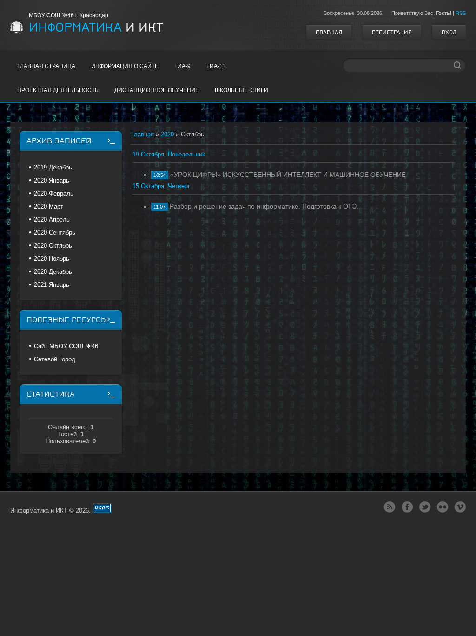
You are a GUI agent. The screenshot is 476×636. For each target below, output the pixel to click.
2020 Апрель (52, 219)
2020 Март (48, 206)
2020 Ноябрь (51, 258)
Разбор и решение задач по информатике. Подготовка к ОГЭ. (264, 206)
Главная (329, 32)
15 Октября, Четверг (161, 186)
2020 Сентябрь (54, 232)
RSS (461, 13)
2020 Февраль (53, 193)
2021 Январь (51, 284)
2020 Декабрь (53, 271)
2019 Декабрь (53, 167)
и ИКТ (96, 27)
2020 (167, 134)
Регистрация (392, 32)
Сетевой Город (54, 359)
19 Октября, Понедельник (168, 154)
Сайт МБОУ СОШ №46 (66, 346)
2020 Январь (51, 180)
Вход (449, 32)
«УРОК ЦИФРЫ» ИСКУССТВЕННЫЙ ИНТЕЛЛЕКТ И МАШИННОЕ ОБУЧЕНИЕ (288, 174)
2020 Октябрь (53, 245)
